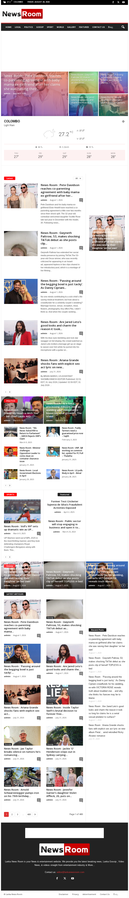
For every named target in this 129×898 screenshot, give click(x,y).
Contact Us (98, 27)
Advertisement (89, 894)
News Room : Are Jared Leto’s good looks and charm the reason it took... (61, 325)
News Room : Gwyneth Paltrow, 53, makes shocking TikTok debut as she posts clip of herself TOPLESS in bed (64, 576)
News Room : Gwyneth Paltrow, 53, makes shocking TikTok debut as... (63, 625)
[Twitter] (118, 2)
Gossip (40, 27)
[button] (123, 27)
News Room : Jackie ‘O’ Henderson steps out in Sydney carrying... (60, 752)
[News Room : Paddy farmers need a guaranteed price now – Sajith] (53, 432)
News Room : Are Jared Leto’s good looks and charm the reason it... (82, 100)
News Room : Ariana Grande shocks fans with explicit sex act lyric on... (113, 101)
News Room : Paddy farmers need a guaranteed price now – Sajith (72, 432)
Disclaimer (63, 894)
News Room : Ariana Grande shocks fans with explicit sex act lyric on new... (60, 363)
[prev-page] (5, 392)
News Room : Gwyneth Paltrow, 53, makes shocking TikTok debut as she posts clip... (60, 238)
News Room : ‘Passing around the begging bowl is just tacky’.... (22, 669)
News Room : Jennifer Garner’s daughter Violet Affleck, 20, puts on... (61, 793)
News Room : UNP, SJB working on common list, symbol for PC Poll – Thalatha (72, 451)
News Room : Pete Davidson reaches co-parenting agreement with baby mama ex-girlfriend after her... (60, 190)
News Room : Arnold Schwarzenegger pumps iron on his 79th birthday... (21, 793)
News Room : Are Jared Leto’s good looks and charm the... (64, 667)
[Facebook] (113, 2)
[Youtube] (123, 2)
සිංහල (110, 27)
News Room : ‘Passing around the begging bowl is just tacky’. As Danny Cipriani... (62, 284)
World (60, 27)
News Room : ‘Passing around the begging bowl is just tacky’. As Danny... (112, 78)
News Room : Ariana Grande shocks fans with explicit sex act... (21, 710)
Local (18, 27)
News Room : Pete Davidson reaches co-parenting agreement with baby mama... (21, 626)
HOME (8, 27)
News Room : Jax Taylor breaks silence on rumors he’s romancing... (22, 752)
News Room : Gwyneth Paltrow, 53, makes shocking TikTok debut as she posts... (82, 78)
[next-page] (9, 392)
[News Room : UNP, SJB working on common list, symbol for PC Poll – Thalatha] (53, 452)
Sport (50, 27)
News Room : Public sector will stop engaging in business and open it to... (64, 524)
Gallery (71, 27)
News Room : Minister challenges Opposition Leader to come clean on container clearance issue (30, 454)
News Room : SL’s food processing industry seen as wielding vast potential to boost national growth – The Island (64, 410)
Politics (28, 27)
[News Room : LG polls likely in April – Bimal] (53, 474)
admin (7, 93)
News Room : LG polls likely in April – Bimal (72, 472)
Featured (84, 27)
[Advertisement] (85, 14)
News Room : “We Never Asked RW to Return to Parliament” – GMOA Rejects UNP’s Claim (30, 433)
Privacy (75, 894)
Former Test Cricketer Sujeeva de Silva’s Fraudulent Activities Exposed (64, 504)
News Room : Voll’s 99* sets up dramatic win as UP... (21, 528)
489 (29, 814)
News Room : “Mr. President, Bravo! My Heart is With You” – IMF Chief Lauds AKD (21, 413)
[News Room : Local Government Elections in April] (10, 474)
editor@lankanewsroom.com (70, 872)
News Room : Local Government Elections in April (30, 473)
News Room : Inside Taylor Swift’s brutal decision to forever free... (62, 710)
